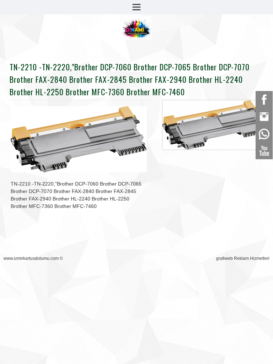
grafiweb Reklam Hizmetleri (242, 258)
